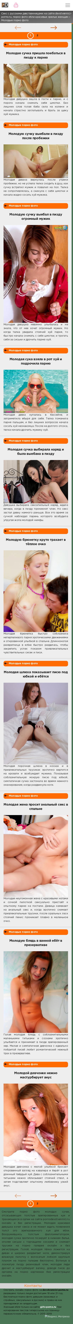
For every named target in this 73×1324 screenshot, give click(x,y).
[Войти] (16, 5)
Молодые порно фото (23, 45)
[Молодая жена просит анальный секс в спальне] (36, 856)
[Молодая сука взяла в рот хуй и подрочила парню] (36, 391)
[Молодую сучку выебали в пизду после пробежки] (36, 161)
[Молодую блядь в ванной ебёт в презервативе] (36, 992)
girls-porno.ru (48, 1307)
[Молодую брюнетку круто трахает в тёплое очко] (36, 591)
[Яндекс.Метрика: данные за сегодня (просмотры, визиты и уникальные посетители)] (57, 1317)
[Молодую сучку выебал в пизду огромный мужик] (36, 274)
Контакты (33, 1285)
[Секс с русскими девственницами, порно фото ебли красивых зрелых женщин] (5, 5)
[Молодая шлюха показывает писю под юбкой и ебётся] (36, 723)
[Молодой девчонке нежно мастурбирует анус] (36, 1124)
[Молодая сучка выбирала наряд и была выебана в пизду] (36, 481)
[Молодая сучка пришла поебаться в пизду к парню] (36, 80)
